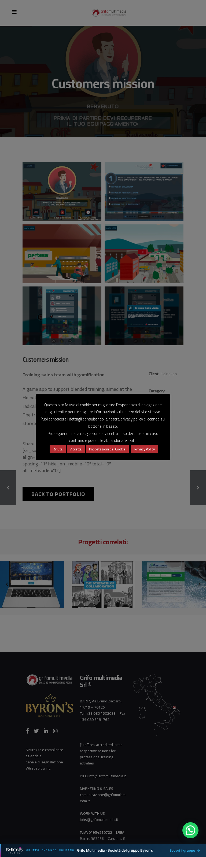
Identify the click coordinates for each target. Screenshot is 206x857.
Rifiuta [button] (57, 449)
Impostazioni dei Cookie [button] (107, 449)
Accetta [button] (76, 449)
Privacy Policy (144, 449)
